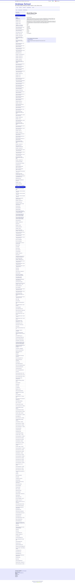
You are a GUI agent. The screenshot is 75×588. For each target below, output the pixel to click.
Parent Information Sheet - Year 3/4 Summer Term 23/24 (20, 128)
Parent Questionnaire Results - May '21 (20, 328)
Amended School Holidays (19, 161)
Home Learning (18, 248)
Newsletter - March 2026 (19, 33)
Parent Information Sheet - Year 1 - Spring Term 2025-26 (20, 43)
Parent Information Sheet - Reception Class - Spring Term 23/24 (19, 142)
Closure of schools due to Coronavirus (19, 352)
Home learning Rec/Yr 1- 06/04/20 (20, 462)
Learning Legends (18, 251)
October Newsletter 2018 (19, 541)
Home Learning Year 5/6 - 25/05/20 (20, 411)
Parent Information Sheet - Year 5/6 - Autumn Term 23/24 (20, 150)
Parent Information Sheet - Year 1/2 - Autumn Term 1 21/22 (20, 297)
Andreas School (23, 3)
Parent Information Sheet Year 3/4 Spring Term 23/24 (20, 136)
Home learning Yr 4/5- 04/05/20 (20, 439)
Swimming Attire (18, 495)
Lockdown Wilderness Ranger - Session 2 (20, 420)
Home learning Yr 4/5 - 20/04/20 (20, 454)
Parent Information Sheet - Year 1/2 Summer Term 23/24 (20, 126)
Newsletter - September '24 (19, 117)
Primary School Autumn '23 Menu (20, 163)
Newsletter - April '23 (18, 182)
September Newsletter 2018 (19, 544)
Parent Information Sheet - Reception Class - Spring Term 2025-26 (19, 38)
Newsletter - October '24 (19, 102)
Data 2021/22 (17, 223)
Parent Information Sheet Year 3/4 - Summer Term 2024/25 (20, 83)
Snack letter (17, 371)
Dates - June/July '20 (18, 402)
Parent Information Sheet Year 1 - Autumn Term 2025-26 (20, 67)
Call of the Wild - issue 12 (19, 335)
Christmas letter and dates (19, 281)
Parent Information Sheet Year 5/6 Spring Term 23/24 (20, 134)
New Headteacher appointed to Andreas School (20, 507)
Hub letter (17, 473)
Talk (53, 1)
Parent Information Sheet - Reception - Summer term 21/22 (20, 230)
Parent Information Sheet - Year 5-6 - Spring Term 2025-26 (20, 51)
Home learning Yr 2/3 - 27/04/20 (20, 449)
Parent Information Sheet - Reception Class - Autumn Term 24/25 (20, 112)
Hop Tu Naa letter (18, 382)
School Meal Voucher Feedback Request (20, 392)
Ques (39, 582)
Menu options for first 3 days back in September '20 (20, 399)
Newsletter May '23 (18, 164)
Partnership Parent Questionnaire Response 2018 (20, 555)
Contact (33, 7)
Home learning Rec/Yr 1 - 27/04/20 (20, 448)
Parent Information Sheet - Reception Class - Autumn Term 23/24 (20, 157)
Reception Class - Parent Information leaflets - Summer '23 (20, 174)
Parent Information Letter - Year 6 (20, 373)
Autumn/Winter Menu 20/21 (19, 363)
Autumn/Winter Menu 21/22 (19, 308)
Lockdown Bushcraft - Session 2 (20, 409)
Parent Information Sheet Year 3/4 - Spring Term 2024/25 (20, 94)
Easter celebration (18, 249)
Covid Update (17, 246)
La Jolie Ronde (18, 387)
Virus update (17, 476)
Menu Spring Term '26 (18, 52)
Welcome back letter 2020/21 (19, 390)
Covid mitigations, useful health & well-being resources (20, 279)
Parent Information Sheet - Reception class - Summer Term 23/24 (20, 123)
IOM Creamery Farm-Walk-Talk (20, 511)
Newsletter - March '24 (18, 130)
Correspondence (29, 7)
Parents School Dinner (18, 514)
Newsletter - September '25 (19, 73)
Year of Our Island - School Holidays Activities (20, 548)
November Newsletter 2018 (19, 537)
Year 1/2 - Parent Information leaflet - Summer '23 (20, 171)
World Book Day (18, 15)
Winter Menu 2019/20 (18, 490)
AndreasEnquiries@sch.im (20, 572)
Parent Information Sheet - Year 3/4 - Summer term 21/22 (20, 235)
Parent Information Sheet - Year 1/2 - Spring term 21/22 (20, 261)
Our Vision (20, 7)
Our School (24, 7)
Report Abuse (57, 1)
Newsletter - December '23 (19, 144)
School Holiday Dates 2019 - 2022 (20, 517)
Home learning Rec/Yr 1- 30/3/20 (20, 466)
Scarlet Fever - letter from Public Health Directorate (20, 204)
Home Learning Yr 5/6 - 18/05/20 (20, 417)
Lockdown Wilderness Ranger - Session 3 (20, 408)
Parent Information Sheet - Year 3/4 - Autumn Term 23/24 (20, 152)
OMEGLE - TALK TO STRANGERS (20, 185)
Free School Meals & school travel (20, 512)
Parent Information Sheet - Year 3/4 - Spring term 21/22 (20, 264)
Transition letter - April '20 (19, 478)
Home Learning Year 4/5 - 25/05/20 (20, 405)
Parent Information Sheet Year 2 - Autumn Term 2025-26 (20, 69)
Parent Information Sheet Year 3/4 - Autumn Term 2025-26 (20, 64)
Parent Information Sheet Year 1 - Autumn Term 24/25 (20, 105)
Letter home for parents (19, 475)
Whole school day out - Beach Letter (20, 310)
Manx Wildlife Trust (18, 416)
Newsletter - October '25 (19, 59)
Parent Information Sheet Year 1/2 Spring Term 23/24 (20, 139)
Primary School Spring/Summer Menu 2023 (20, 180)
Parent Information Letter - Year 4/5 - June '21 (20, 316)
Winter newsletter (18, 488)
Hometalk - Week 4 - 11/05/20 (19, 434)
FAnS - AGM (17, 299)
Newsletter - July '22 (18, 225)
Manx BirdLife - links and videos (20, 340)
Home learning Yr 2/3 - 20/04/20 (20, 457)
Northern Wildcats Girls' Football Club (20, 539)
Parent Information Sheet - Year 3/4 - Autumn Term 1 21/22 (20, 291)
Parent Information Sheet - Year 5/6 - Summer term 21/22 (20, 237)
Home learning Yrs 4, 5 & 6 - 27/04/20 (19, 444)
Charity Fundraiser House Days (20, 505)
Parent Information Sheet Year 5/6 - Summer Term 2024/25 (20, 78)
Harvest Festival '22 (18, 220)
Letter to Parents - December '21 (20, 271)
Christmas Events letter (19, 368)
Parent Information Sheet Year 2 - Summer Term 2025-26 (20, 30)
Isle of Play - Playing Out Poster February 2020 (20, 482)
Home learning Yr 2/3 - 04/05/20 (20, 442)
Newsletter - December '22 (19, 200)
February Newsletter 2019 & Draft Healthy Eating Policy (20, 527)
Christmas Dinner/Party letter (19, 366)
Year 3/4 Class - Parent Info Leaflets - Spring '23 (20, 194)
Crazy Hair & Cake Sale (19, 183)
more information (24, 570)
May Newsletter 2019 (18, 509)
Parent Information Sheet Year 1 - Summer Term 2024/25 (20, 88)
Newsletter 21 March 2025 (19, 90)
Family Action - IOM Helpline (19, 348)
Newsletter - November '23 (19, 148)
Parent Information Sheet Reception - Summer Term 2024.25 (20, 81)
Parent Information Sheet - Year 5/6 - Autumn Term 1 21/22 (20, 289)
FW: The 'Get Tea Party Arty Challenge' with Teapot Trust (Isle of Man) (20, 333)
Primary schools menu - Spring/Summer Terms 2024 (19, 146)
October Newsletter (18, 207)
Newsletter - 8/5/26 (18, 23)
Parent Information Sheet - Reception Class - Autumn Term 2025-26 (20, 61)
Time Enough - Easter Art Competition (19, 330)
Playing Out (17, 529)
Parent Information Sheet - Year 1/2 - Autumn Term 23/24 (20, 155)
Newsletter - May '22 (18, 228)
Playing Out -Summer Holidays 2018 (20, 546)
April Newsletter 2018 (18, 553)
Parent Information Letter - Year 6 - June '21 (20, 314)
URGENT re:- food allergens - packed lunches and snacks (19, 25)
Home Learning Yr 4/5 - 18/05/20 (20, 423)
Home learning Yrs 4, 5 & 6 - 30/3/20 (19, 464)
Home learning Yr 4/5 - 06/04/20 (20, 459)
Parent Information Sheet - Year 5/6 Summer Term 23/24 (20, 121)
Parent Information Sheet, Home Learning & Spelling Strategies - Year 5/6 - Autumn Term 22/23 (20, 218)
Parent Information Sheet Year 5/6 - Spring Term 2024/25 (20, 92)
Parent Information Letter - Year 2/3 (20, 376)
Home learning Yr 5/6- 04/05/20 (20, 437)
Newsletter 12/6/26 (18, 21)
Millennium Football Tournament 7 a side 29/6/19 (20, 502)
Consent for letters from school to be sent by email (20, 243)
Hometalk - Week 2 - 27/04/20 (19, 446)
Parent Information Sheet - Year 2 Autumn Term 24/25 (20, 109)
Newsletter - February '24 (19, 132)
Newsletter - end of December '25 (20, 54)
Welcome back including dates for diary (20, 303)
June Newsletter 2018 (18, 550)
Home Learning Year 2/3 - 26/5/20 (20, 563)
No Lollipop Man (18, 535)
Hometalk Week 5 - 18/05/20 (19, 421)
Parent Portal (17, 326)
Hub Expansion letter (18, 431)
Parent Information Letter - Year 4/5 (20, 374)
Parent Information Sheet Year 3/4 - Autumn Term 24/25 (20, 107)
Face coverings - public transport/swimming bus (19, 277)
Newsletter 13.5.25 (18, 76)
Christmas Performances (19, 202)
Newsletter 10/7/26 (18, 20)
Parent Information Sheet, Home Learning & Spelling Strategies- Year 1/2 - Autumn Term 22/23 (20, 212)
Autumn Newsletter (18, 287)
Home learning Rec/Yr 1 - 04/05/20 (20, 436)
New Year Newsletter (18, 485)
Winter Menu (17, 268)
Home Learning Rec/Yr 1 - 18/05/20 (20, 426)
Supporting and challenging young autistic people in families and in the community (20, 523)
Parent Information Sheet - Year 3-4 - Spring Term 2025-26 (20, 48)
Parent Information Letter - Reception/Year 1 (19, 378)
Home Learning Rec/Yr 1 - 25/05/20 (20, 414)
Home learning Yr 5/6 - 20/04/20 (20, 451)
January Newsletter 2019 (19, 532)
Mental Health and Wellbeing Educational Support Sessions (19, 275)
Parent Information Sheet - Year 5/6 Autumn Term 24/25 (20, 115)
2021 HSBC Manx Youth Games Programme (20, 356)
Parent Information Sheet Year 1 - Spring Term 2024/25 (20, 99)
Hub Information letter (18, 428)
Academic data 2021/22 (19, 226)
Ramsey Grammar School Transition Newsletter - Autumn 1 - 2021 (20, 283)
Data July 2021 (18, 254)
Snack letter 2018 (18, 557)
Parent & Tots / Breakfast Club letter (20, 365)
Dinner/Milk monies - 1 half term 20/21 (20, 396)
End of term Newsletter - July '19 (20, 498)
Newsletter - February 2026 (19, 35)
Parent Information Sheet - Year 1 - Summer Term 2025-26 (20, 28)
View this (29, 41)
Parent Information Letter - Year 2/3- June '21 (20, 318)
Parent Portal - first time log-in (19, 324)
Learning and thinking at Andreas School (20, 380)
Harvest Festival (18, 300)
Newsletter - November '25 (19, 57)
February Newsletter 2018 (19, 560)
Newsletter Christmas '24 (19, 101)
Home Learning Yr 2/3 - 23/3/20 (20, 469)
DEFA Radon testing (18, 178)
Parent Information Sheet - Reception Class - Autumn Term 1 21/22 (20, 294)
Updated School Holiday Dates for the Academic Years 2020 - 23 (20, 256)
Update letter (17, 269)
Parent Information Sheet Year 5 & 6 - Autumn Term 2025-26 (20, 71)
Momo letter (17, 525)
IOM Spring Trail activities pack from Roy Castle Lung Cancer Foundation (20, 346)
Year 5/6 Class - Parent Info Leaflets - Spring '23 (20, 191)
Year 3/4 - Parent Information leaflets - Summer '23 (19, 169)
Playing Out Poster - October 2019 (20, 493)
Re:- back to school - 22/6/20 (19, 404)
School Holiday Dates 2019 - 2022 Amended (20, 305)
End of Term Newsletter (19, 239)
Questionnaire (17, 384)
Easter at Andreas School (19, 519)
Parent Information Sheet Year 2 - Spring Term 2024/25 (20, 97)
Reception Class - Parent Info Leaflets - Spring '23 (19, 198)
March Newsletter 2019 (19, 520)
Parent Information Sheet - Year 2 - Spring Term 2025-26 (20, 46)
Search (50, 1)
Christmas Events (18, 206)
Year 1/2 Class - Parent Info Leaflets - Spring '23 (20, 196)
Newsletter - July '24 (18, 118)
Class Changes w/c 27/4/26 (19, 32)
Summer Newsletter (18, 394)
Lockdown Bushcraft (18, 429)
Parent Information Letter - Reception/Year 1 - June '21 (19, 321)
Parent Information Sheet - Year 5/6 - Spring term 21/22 (20, 266)
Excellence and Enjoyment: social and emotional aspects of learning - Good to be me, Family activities (20, 343)
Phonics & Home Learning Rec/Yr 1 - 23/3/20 (20, 471)
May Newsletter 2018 (18, 551)
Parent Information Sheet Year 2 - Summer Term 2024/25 (20, 86)
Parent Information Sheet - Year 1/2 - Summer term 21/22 (20, 233)
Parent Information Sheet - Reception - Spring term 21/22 (19, 259)
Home (17, 7)
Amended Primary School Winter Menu (20, 189)
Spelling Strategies (18, 209)
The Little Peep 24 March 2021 (20, 337)
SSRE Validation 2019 (18, 496)
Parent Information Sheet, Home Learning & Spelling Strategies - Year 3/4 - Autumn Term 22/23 (20, 215)
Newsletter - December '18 (19, 534)
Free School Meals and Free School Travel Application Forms (20, 176)
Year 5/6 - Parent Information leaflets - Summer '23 (19, 167)
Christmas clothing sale (19, 285)
